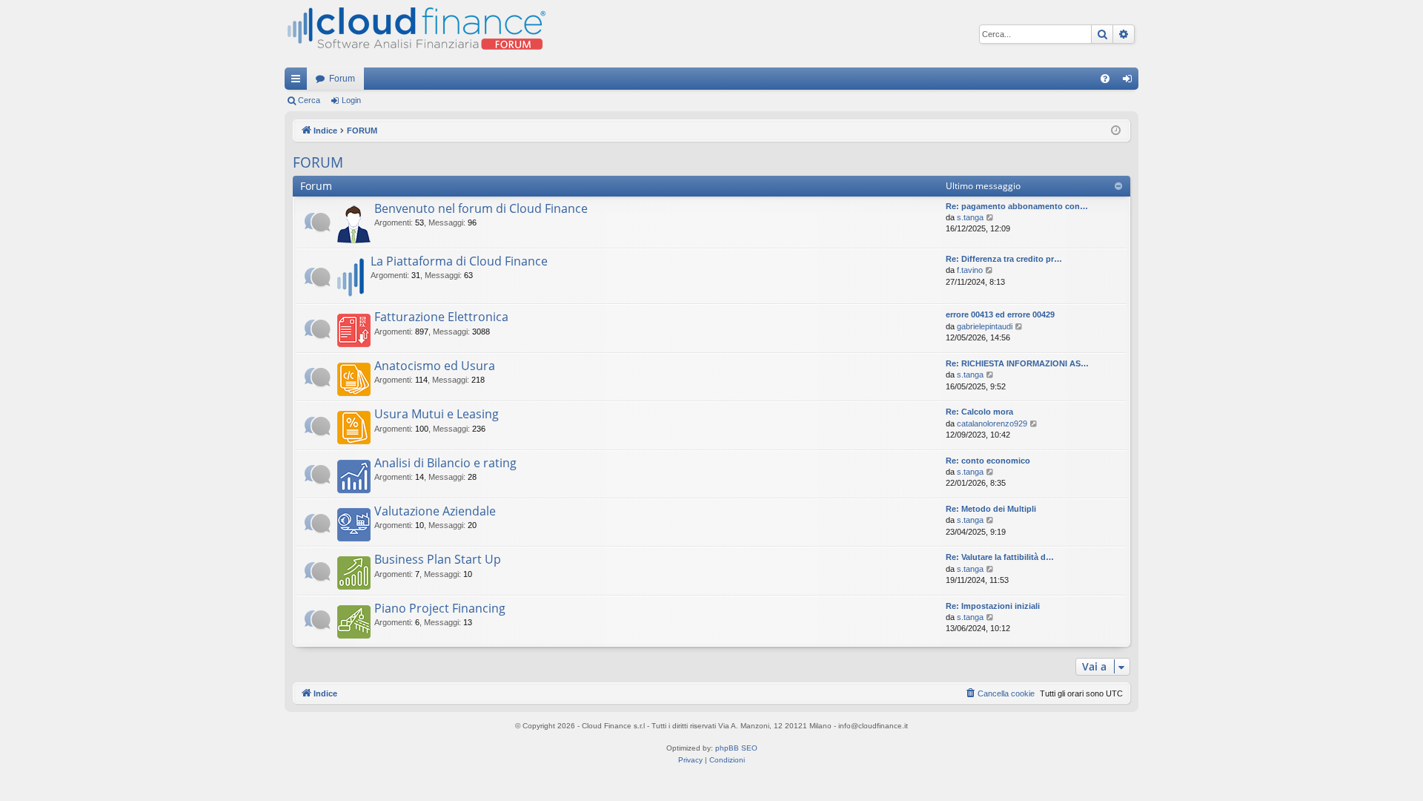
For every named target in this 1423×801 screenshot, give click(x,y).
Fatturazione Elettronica (441, 317)
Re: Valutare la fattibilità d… (1000, 557)
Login (351, 100)
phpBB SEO (736, 748)
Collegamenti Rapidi (299, 81)
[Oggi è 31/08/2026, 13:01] (1116, 130)
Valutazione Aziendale (435, 511)
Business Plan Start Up (437, 559)
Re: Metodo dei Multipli (991, 508)
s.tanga (970, 217)
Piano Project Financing (439, 608)
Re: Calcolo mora (979, 411)
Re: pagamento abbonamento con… (1017, 206)
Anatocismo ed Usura (434, 365)
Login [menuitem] (1130, 81)
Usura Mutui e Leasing (436, 414)
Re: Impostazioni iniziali (993, 605)
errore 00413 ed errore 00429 (1000, 314)
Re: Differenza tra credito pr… (1004, 258)
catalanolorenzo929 (992, 423)
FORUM (318, 162)
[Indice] (415, 33)
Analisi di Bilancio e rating (445, 463)
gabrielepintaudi (984, 326)
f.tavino (970, 270)
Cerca (309, 100)
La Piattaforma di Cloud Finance (459, 261)
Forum (342, 78)
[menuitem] (1105, 78)
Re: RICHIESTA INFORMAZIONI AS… (1017, 363)
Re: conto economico (988, 460)
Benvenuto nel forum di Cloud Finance (481, 208)
